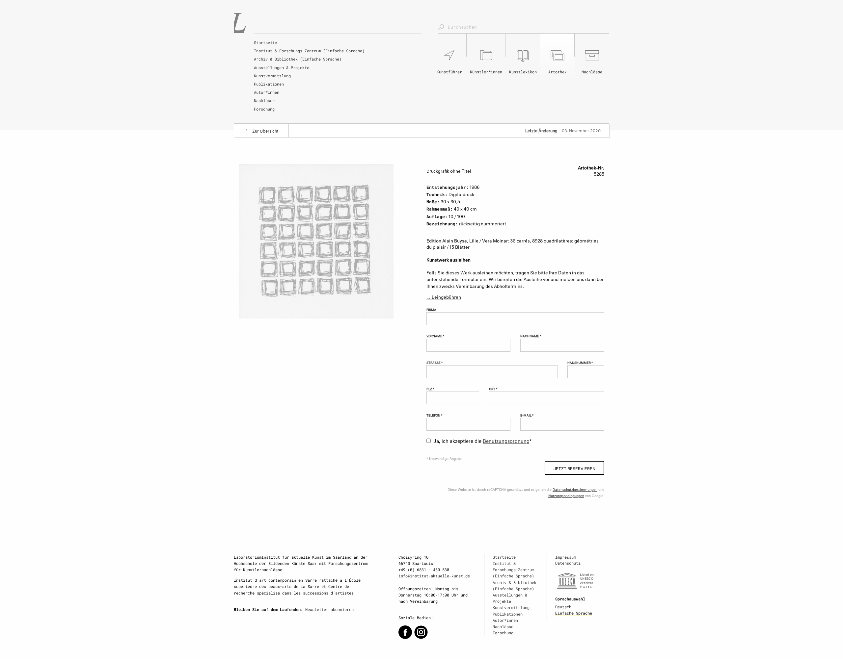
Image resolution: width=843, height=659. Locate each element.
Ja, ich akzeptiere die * (482, 440)
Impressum (565, 557)
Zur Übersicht (265, 130)
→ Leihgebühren (443, 296)
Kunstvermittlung (272, 75)
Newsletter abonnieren (329, 609)
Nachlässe (264, 100)
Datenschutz (568, 563)
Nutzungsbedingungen (566, 495)
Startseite (265, 42)
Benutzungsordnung (506, 440)
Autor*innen (266, 92)
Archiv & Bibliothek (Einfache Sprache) (297, 59)
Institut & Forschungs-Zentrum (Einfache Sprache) (309, 50)
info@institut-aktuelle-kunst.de (434, 575)
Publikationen (269, 84)
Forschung (264, 109)
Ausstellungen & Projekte (281, 67)
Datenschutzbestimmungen (575, 489)
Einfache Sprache (573, 613)
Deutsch (563, 606)
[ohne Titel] (316, 239)
